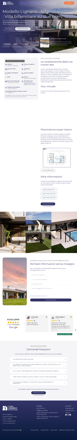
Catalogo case (24, 3)
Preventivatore (45, 3)
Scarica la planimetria (47, 170)
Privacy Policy (44, 295)
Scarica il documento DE (48, 197)
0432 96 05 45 (40, 408)
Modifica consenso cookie (66, 430)
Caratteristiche (8, 28)
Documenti (53, 430)
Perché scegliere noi (34, 3)
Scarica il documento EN (48, 193)
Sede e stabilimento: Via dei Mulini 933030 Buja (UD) (47, 413)
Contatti (69, 3)
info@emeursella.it (42, 410)
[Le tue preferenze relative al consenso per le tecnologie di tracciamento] (75, 330)
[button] (25, 323)
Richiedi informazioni (23, 28)
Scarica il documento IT (49, 189)
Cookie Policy (45, 430)
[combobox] (31, 279)
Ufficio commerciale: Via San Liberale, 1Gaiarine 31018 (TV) (47, 417)
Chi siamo (53, 3)
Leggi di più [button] (54, 329)
